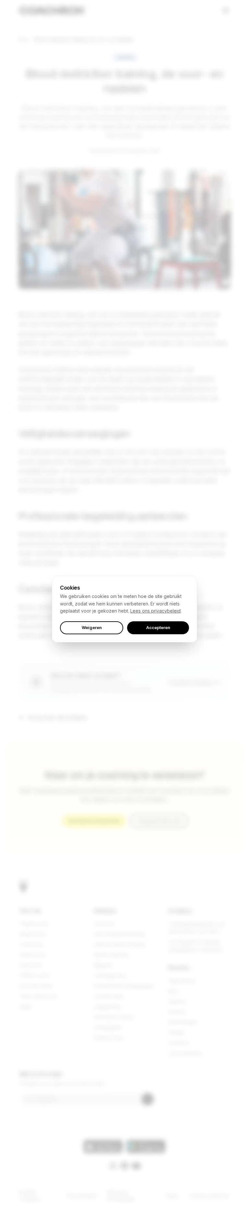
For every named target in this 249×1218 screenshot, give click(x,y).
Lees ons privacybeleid (155, 611)
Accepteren (158, 627)
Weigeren (92, 627)
